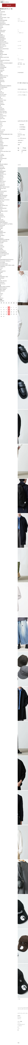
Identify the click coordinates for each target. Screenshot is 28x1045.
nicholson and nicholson (4, 199)
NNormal (1, 204)
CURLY (1, 71)
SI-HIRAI (2, 242)
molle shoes (2, 184)
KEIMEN (1, 142)
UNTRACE (2, 278)
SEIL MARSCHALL (4, 241)
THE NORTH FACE (4, 263)
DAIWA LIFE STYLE (4, 75)
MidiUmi (1, 179)
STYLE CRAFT (3, 255)
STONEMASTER (3, 252)
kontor (1, 150)
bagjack (1, 34)
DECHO (1, 78)
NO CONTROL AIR (4, 205)
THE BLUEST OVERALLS (5, 261)
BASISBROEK (3, 39)
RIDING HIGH (3, 232)
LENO (1, 157)
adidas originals (3, 14)
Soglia (1, 248)
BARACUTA (2, 36)
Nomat (1, 207)
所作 (1, 256)
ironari (1, 123)
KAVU (1, 140)
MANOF (1, 165)
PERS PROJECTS (3, 222)
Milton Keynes (3, 181)
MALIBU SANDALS (4, 164)
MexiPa (1, 178)
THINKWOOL (2, 266)
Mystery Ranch (3, 188)
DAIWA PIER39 (3, 77)
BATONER (2, 40)
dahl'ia (1, 74)
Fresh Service (3, 95)
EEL (1, 84)
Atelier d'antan (3, 30)
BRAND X (2, 51)
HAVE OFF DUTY (3, 113)
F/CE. (1, 91)
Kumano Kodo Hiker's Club (5, 151)
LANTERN (2, 155)
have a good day (3, 111)
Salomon (1, 238)
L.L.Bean (2, 154)
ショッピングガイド (18, 1025)
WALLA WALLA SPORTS (5, 286)
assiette (1, 27)
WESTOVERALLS (3, 288)
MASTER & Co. (3, 174)
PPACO (1, 226)
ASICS (1, 26)
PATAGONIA (2, 221)
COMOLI (1, 64)
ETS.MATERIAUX (3, 87)
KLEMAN (2, 148)
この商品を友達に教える (18, 140)
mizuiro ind (2, 182)
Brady (1, 50)
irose (1, 124)
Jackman (2, 131)
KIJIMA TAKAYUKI (4, 145)
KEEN (1, 141)
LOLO (1, 159)
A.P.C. (1, 13)
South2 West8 (3, 251)
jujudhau (1, 132)
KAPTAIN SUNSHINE (4, 138)
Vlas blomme (2, 283)
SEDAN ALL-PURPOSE (4, 239)
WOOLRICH (2, 291)
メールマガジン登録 (18, 1021)
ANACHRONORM (3, 20)
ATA (1, 29)
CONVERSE (2, 66)
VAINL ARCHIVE (3, 281)
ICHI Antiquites (3, 121)
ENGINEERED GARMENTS (5, 85)
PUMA (1, 228)
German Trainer (3, 100)
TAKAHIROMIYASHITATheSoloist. (7, 259)
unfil (1, 275)
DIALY (22, 72)
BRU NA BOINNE (3, 54)
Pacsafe (1, 219)
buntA (1, 56)
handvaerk (2, 108)
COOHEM (2, 68)
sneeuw (1, 245)
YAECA (1, 293)
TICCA (1, 268)
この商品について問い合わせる (20, 138)
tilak (1, 269)
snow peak (2, 246)
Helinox (1, 114)
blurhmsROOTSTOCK (4, 48)
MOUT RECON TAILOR (4, 187)
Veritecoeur (2, 282)
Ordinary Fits (2, 216)
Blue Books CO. (3, 46)
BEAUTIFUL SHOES (4, 43)
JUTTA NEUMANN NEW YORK (6, 134)
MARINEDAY (2, 168)
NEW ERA (2, 198)
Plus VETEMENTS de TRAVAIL (6, 224)
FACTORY (2, 93)
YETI (1, 295)
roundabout (2, 235)
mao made (2, 167)
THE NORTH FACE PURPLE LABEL (7, 265)
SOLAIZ (1, 249)
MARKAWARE (3, 171)
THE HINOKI (2, 262)
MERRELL (2, 177)
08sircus (1, 298)
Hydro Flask (2, 118)
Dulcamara (2, 80)
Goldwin (1, 101)
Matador (1, 175)
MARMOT (2, 172)
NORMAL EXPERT (4, 211)
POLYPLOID (2, 225)
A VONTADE (2, 11)
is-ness (1, 125)
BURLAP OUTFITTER (4, 57)
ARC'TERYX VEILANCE (5, 24)
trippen (1, 272)
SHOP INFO (18, 72)
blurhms (1, 47)
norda (1, 209)
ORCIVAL (2, 215)
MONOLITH (2, 185)
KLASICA (2, 147)
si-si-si (1, 243)
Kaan (1, 137)
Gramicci (2, 103)
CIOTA (1, 61)
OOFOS (1, 214)
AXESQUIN (2, 31)
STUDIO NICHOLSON (4, 253)
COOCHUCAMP (3, 67)
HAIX (1, 107)
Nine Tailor (2, 201)
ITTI (1, 127)
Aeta (1, 16)
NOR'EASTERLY (3, 208)
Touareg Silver (3, 271)
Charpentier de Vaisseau (5, 60)
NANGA (1, 194)
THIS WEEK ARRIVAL (4, 2)
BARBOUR (2, 37)
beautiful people (3, 41)
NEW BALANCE (3, 197)
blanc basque (2, 44)
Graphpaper (2, 104)
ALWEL (1, 19)
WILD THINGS (3, 289)
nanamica (2, 192)
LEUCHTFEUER (3, 158)
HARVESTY (2, 110)
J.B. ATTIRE (2, 130)
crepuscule (2, 70)
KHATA (1, 144)
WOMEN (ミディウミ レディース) (20, 1013)
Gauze (1, 98)
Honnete (1, 117)
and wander (2, 21)
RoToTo (1, 234)
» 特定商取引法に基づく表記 (19, 134)
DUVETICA (2, 81)
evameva (2, 88)
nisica (1, 202)
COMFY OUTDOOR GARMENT (6, 63)
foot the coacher (3, 94)
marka (1, 169)
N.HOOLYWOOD (3, 191)
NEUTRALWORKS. (4, 195)
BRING (1, 53)
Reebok (1, 231)
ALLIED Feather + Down (5, 17)
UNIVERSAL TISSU (4, 276)
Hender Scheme (3, 115)
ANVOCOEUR (3, 23)
